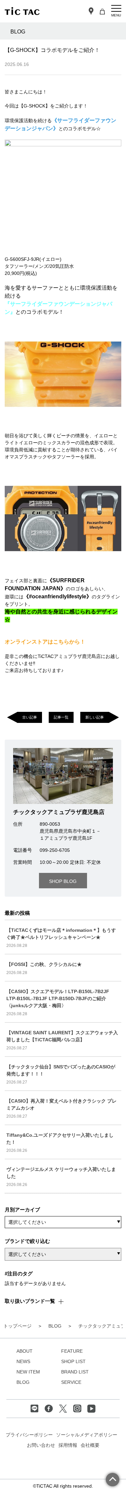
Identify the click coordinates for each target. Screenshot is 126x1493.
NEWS (23, 1361)
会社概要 (90, 1445)
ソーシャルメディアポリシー (86, 1434)
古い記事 (29, 717)
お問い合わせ (41, 1445)
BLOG (23, 1382)
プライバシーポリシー (29, 1434)
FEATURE (72, 1351)
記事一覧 (61, 717)
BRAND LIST (75, 1371)
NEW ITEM (28, 1371)
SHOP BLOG (63, 881)
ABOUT (24, 1351)
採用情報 (67, 1445)
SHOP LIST (73, 1361)
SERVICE (71, 1382)
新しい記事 (94, 717)
